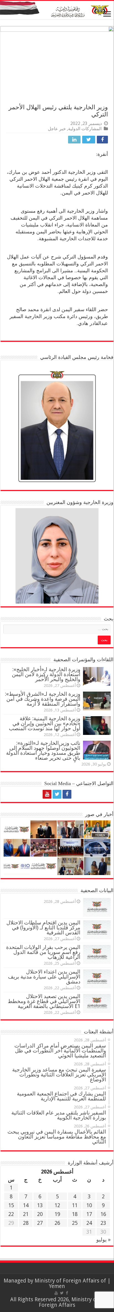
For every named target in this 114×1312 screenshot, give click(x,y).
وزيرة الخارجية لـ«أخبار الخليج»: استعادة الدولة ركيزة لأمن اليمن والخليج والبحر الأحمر (46, 674)
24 (89, 1223)
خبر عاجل (57, 128)
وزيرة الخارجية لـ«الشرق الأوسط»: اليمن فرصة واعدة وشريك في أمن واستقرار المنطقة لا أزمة (42, 699)
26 (57, 1223)
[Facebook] (67, 794)
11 (74, 1205)
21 (25, 1214)
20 (40, 1214)
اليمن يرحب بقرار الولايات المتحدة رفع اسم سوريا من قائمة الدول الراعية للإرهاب (43, 952)
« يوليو (103, 1239)
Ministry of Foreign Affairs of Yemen (70, 1283)
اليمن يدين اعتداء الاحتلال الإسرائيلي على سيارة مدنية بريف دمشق (44, 977)
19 (57, 1214)
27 (40, 1223)
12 (57, 1205)
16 (103, 1214)
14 (25, 1205)
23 (103, 1223)
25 (74, 1223)
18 (74, 1214)
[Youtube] (47, 794)
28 (25, 1223)
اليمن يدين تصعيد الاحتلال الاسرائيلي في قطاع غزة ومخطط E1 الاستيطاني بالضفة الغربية (44, 1001)
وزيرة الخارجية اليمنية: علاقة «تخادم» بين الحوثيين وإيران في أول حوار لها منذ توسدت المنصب (44, 723)
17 (89, 1214)
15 (11, 1205)
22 (11, 1214)
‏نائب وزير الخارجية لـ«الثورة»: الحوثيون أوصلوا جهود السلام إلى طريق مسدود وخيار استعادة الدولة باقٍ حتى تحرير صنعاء (43, 750)
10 (89, 1205)
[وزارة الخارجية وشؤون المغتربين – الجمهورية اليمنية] (57, 10)
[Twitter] (57, 794)
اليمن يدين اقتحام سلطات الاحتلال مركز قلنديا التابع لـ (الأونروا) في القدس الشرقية (43, 927)
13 (40, 1205)
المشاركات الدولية (85, 128)
